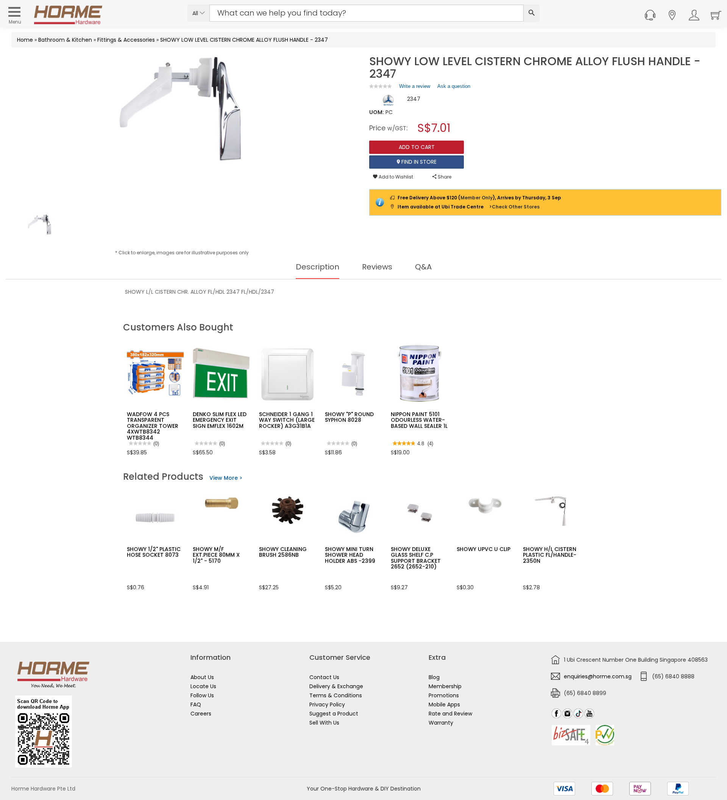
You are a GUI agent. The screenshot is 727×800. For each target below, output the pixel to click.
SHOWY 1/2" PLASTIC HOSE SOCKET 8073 (154, 552)
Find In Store (418, 162)
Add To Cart (417, 147)
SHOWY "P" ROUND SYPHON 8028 (349, 417)
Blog (434, 677)
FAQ (195, 704)
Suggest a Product (333, 713)
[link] (380, 86)
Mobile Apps (444, 704)
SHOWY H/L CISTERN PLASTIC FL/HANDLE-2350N (549, 555)
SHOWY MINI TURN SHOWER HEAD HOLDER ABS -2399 (350, 555)
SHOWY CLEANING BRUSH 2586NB (283, 552)
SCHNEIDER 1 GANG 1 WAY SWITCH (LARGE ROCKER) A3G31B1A (287, 420)
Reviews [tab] (377, 266)
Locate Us (203, 686)
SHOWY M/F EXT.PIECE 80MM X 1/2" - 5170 (216, 555)
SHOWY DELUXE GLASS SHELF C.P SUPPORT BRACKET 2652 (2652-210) (416, 557)
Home (25, 40)
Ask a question (453, 86)
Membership (445, 686)
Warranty (441, 722)
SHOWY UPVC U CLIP (483, 549)
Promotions (444, 695)
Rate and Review (450, 713)
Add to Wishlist (395, 177)
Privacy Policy (327, 704)
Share (444, 177)
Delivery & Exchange (336, 686)
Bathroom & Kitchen (65, 40)
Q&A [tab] (423, 266)
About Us (202, 677)
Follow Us (202, 695)
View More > (225, 478)
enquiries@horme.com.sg (598, 676)
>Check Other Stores (514, 207)
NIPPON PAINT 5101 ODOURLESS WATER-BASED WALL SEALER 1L (419, 420)
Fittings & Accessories (126, 40)
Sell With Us (324, 722)
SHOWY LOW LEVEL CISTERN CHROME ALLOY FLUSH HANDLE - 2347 (244, 40)
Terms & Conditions (335, 695)
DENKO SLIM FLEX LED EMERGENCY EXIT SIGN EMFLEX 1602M (219, 420)
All (196, 13)
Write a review (414, 87)
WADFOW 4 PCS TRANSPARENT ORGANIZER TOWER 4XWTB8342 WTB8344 (152, 425)
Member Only (476, 197)
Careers (200, 713)
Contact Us (324, 677)
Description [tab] (317, 266)
